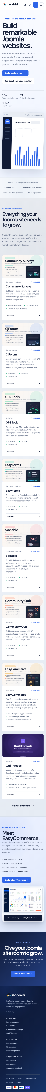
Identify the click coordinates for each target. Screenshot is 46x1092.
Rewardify (10, 1026)
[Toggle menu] (41, 4)
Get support (11, 1061)
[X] (12, 1011)
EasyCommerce (16, 694)
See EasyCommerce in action (18, 81)
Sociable (11, 555)
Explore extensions (15, 73)
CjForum (11, 354)
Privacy (9, 1083)
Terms (18, 1083)
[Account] (30, 4)
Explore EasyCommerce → (16, 880)
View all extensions (23, 806)
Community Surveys (18, 286)
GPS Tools (12, 422)
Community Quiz (16, 626)
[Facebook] (8, 1011)
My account (11, 1064)
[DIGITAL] (23, 745)
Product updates (13, 1051)
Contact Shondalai (14, 1068)
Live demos (11, 1047)
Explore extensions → (23, 973)
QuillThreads (13, 765)
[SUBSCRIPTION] (23, 266)
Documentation (12, 1043)
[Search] (24, 4)
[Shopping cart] (35, 5)
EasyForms (13, 490)
